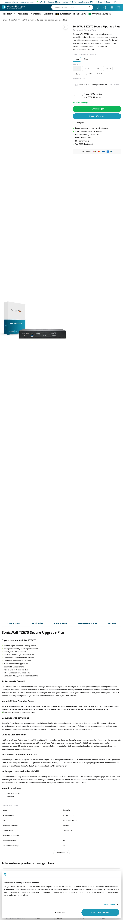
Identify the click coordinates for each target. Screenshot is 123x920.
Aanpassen (60, 912)
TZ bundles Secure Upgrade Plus (52, 20)
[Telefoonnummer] (97, 7)
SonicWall (13, 20)
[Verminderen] (75, 95)
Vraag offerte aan (97, 116)
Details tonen (109, 904)
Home (4, 20)
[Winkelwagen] (118, 7)
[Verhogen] (82, 95)
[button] (97, 84)
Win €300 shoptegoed (84, 144)
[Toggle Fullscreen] (65, 26)
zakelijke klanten (101, 128)
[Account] (112, 7)
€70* (96, 135)
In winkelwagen (97, 109)
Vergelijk (80, 123)
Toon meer (60, 853)
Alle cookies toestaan (100, 912)
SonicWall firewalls (26, 20)
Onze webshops (104, 2)
